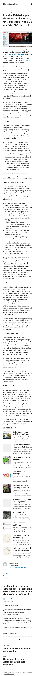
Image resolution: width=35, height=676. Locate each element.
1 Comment (7, 578)
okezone (18, 576)
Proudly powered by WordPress (12, 672)
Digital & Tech (13, 12)
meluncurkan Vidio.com (15, 54)
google (10, 576)
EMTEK (6, 576)
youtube (25, 576)
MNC (14, 576)
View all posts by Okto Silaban (18, 567)
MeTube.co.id (27, 60)
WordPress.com (9, 674)
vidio (21, 576)
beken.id (9, 599)
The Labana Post (10, 4)
